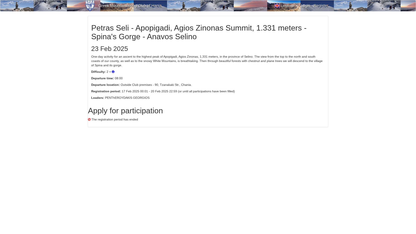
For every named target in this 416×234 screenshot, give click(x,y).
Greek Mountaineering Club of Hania (130, 5)
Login (305, 5)
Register (321, 5)
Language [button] (288, 5)
